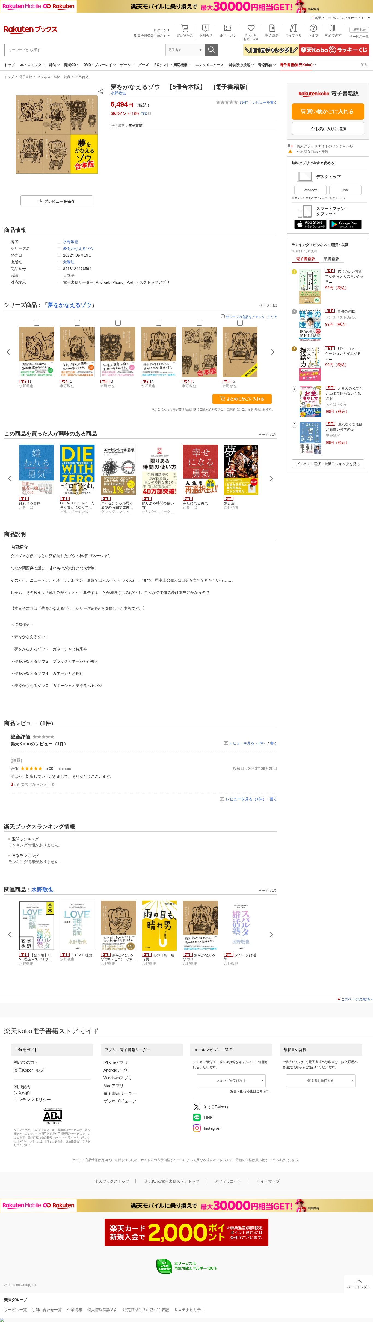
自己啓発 (81, 77)
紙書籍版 (331, 259)
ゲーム (125, 65)
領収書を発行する (320, 1081)
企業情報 (74, 1310)
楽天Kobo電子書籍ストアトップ (171, 1181)
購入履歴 (272, 35)
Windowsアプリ (117, 1077)
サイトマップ (268, 1181)
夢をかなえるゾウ (78, 248)
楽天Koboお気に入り (251, 37)
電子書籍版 (305, 259)
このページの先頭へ (357, 999)
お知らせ (205, 35)
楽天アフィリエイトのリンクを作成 (325, 146)
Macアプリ (113, 1085)
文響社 (69, 262)
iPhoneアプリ (115, 1062)
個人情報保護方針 (102, 1310)
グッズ (143, 65)
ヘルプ (313, 35)
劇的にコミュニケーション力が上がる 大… (343, 354)
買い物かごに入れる (330, 111)
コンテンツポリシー (32, 1099)
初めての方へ (26, 1062)
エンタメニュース (209, 65)
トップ (9, 65)
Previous (10, 478)
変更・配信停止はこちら (248, 1091)
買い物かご (185, 35)
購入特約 (22, 1093)
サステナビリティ (189, 1310)
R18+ (364, 65)
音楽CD (70, 65)
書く (273, 743)
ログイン (160, 30)
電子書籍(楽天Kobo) (296, 65)
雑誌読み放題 (239, 65)
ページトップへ (358, 1287)
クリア (272, 317)
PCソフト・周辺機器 (171, 65)
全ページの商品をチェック (245, 317)
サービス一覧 (359, 36)
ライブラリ (293, 35)
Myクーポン (228, 35)
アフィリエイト (228, 1181)
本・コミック (31, 65)
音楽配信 (265, 65)
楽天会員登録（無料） (150, 35)
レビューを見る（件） (248, 743)
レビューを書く (264, 102)
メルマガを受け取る (231, 1081)
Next (271, 478)
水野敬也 (118, 93)
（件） (244, 102)
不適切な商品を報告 (312, 151)
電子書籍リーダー (119, 1093)
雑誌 (52, 65)
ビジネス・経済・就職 (53, 77)
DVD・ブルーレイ (98, 65)
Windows (310, 190)
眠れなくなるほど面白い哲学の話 (344, 426)
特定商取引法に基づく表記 (146, 1310)
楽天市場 (359, 30)
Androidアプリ (116, 1070)
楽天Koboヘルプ (29, 1070)
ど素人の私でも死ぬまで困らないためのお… (344, 393)
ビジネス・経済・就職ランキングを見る (328, 464)
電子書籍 (25, 77)
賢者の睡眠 (345, 311)
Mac (345, 190)
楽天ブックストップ (112, 1181)
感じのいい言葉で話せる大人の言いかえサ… (344, 276)
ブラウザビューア (119, 1101)
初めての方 (333, 35)
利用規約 (22, 1086)
